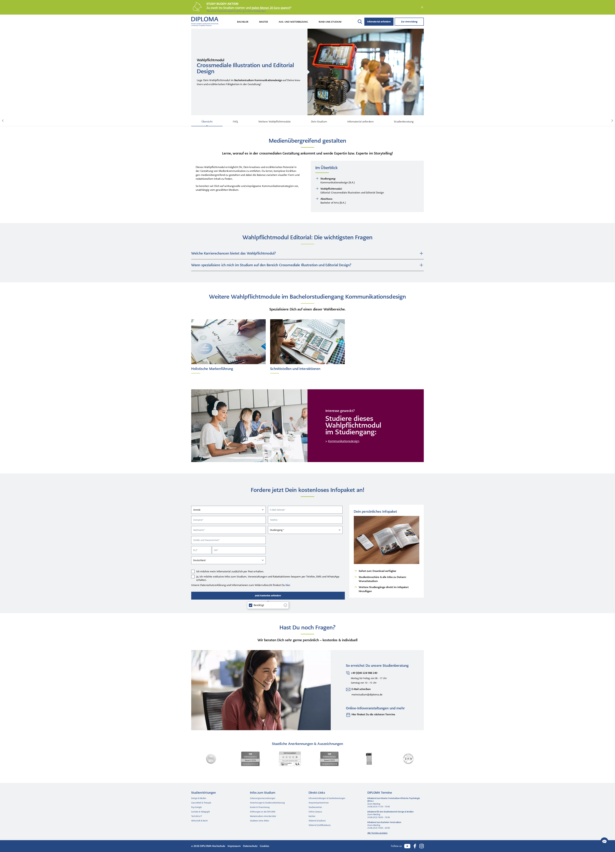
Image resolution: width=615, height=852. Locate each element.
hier (288, 585)
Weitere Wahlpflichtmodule (274, 121)
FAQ (235, 121)
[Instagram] (421, 846)
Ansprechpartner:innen (319, 803)
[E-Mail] (348, 692)
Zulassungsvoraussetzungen (262, 798)
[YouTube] (407, 846)
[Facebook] (415, 846)
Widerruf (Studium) (317, 820)
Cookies (264, 846)
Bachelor (242, 21)
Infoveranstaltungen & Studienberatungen (327, 798)
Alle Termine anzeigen (377, 833)
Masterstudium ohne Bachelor (263, 816)
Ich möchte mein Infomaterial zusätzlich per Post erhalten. (230, 571)
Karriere (312, 816)
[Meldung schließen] (422, 7)
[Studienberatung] (348, 715)
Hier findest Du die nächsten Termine (373, 714)
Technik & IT (196, 816)
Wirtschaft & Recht (199, 820)
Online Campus (315, 811)
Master (263, 21)
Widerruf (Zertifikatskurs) (320, 825)
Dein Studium (319, 121)
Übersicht (207, 121)
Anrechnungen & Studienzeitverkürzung (267, 803)
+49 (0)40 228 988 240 (364, 673)
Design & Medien (198, 798)
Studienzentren (315, 807)
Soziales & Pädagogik (200, 811)
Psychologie (196, 807)
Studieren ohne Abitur (259, 820)
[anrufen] (348, 678)
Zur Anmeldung (409, 21)
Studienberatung (404, 121)
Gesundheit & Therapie (201, 803)
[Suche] (360, 21)
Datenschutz (250, 846)
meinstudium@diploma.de (367, 694)
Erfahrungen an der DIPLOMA (262, 811)
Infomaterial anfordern (379, 21)
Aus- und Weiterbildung (293, 21)
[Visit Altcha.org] (285, 605)
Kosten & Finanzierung (260, 807)
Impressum (234, 846)
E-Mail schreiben (361, 689)
